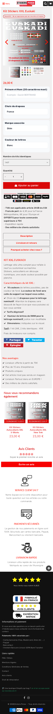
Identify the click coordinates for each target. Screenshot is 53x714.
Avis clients (7, 675)
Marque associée (15, 123)
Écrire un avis (26, 464)
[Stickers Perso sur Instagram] (28, 698)
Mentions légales (9, 662)
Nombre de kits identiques (17, 156)
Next (46, 41)
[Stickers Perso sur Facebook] (24, 698)
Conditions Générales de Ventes (15, 667)
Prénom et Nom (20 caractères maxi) (26, 89)
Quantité (8, 170)
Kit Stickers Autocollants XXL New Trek (38, 430)
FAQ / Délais (7, 658)
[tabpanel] (14, 72)
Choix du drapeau (15, 106)
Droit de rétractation (10, 680)
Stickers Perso (20, 704)
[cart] (50, 3)
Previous (6, 41)
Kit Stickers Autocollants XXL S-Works (15, 430)
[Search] (45, 3)
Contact (5, 671)
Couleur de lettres (15, 140)
